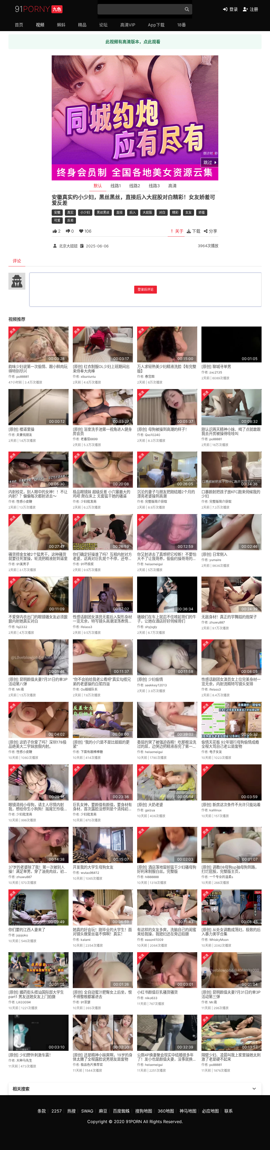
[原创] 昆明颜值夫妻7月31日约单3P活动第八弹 (38, 681)
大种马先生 (24, 1060)
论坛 (103, 24)
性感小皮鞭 (24, 502)
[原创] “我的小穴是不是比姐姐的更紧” (101, 744)
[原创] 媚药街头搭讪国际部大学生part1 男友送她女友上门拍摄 (36, 994)
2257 (56, 1111)
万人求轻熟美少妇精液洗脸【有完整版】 (166, 368)
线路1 (115, 185)
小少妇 (85, 212)
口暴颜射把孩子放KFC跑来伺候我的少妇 (230, 494)
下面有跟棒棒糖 (92, 752)
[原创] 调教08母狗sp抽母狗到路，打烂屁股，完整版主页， (230, 869)
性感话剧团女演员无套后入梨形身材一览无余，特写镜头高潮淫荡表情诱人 (102, 621)
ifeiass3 (86, 627)
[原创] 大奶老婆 (150, 804)
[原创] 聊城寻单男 (216, 366)
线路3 (154, 185)
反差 (70, 220)
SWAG (87, 1111)
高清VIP (127, 24)
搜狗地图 (143, 1111)
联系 (228, 1111)
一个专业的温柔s (221, 877)
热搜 (71, 1111)
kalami (85, 940)
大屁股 (147, 212)
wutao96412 (90, 873)
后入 (132, 212)
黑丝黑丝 (103, 212)
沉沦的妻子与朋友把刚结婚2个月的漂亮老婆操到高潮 (166, 494)
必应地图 (210, 1111)
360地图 (166, 1111)
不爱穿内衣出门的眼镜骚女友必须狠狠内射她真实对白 (38, 619)
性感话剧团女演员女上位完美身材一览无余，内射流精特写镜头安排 (231, 681)
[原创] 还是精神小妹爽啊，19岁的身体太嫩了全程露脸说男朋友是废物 (102, 1057)
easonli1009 (154, 940)
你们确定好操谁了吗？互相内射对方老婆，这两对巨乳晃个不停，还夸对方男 (102, 558)
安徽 (57, 212)
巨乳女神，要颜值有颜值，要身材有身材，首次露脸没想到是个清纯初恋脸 (102, 808)
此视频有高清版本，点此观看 (132, 41)
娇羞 (202, 212)
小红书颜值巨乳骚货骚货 (157, 992)
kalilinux (215, 810)
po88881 (22, 376)
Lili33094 (23, 1002)
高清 (172, 185)
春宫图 (150, 376)
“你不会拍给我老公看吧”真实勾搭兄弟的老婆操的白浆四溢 (102, 681)
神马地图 (188, 1111)
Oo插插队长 (89, 689)
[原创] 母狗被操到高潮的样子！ (163, 429)
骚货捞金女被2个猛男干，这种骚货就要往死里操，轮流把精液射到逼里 (38, 556)
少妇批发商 (89, 502)
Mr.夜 (20, 689)
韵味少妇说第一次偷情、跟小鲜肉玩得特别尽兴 (38, 368)
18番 (181, 24)
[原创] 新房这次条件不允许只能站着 (231, 804)
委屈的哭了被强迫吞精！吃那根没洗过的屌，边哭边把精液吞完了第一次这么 (166, 746)
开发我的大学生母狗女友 (93, 867)
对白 (162, 212)
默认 (98, 185)
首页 (19, 24)
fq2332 (21, 627)
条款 (41, 1111)
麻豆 (103, 1111)
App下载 (156, 24)
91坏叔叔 (87, 564)
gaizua (150, 810)
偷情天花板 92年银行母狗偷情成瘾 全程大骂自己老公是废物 (230, 744)
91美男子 (22, 564)
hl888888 (152, 877)
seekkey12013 (156, 685)
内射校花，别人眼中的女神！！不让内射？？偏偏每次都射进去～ (38, 494)
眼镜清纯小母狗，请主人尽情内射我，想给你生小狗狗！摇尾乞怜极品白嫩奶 (38, 808)
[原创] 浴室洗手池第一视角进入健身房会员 (102, 431)
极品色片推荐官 (92, 1065)
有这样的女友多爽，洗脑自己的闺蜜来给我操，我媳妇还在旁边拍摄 (166, 931)
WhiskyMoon (219, 940)
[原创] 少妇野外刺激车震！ (30, 1055)
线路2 (134, 185)
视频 (40, 24)
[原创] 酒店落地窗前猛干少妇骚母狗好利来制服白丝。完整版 (166, 869)
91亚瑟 (85, 1002)
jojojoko (22, 935)
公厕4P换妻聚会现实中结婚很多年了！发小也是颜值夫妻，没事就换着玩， (166, 1059)
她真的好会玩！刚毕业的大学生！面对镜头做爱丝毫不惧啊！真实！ (102, 931)
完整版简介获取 (156, 502)
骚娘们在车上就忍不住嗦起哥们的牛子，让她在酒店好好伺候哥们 (166, 619)
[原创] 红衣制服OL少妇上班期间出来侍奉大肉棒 (101, 368)
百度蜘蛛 (121, 1111)
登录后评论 (145, 289)
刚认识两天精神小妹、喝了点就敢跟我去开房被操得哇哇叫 (231, 431)
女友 (188, 212)
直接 (119, 212)
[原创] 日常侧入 (214, 554)
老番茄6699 (89, 439)
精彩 (175, 212)
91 (38, 9)
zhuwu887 (217, 622)
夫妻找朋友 (24, 435)
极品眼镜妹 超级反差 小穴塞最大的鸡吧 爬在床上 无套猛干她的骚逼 (101, 494)
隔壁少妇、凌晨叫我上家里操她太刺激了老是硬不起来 (231, 1057)
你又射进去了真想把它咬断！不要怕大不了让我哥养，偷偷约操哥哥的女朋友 (166, 558)
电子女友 (215, 752)
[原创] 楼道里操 (21, 429)
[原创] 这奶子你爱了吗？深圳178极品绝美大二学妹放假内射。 (37, 744)
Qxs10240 (152, 435)
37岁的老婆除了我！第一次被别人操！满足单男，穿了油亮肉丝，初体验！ (38, 871)
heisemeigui (154, 564)
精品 (82, 24)
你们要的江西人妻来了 (26, 929)
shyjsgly (151, 627)
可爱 (57, 220)
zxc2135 (215, 372)
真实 (70, 212)
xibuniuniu (88, 376)
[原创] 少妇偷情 (150, 679)
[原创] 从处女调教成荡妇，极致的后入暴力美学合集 (231, 931)
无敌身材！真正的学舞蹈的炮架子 (229, 617)
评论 (17, 260)
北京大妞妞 (68, 245)
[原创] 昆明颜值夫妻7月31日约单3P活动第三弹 (231, 994)
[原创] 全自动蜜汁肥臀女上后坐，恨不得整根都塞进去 (102, 994)
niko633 (151, 998)
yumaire (215, 560)
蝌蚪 (61, 24)
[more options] (254, 1088)
